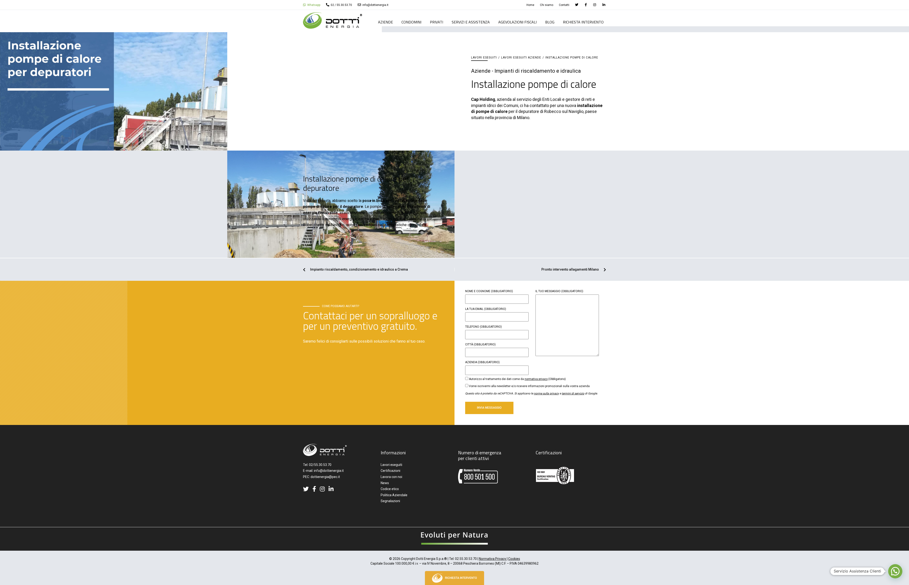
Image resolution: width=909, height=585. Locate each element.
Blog (549, 22)
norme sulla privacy (546, 393)
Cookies (514, 559)
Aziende (385, 22)
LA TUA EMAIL (485, 309)
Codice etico (390, 489)
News (385, 483)
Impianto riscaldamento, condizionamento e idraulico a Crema (359, 269)
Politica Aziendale (394, 495)
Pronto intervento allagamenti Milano (570, 269)
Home (530, 5)
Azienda (482, 362)
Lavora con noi (391, 477)
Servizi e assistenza (471, 22)
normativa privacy (536, 379)
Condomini (411, 22)
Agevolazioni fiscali (517, 22)
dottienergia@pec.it (325, 477)
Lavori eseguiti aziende (521, 57)
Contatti (564, 5)
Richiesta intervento (583, 22)
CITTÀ (480, 344)
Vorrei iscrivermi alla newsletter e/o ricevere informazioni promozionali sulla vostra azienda (529, 386)
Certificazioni (390, 471)
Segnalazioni (390, 501)
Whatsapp (313, 5)
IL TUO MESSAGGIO (559, 291)
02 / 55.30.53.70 (341, 5)
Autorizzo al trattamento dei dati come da (517, 379)
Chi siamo (546, 5)
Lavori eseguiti (484, 57)
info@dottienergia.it (375, 5)
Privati (436, 22)
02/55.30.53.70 (320, 465)
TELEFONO (483, 326)
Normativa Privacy (493, 559)
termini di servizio (573, 393)
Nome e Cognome (489, 291)
